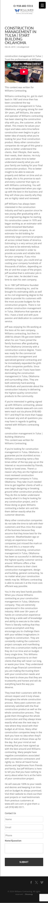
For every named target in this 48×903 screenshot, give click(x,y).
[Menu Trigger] (42, 5)
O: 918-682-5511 (23, 6)
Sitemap (29, 894)
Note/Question (13, 840)
